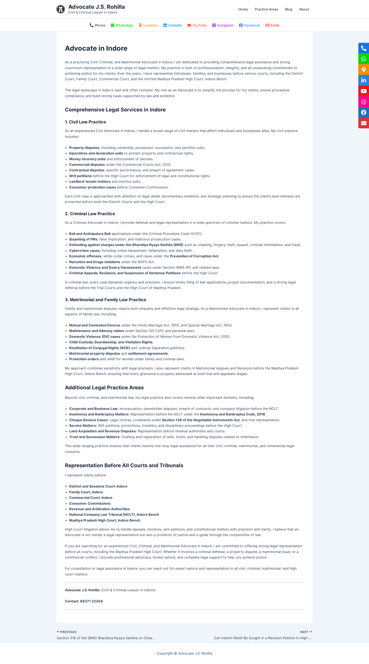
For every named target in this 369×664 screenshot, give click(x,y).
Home (243, 9)
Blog (288, 9)
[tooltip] (363, 48)
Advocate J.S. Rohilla (96, 6)
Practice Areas (266, 9)
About (304, 9)
